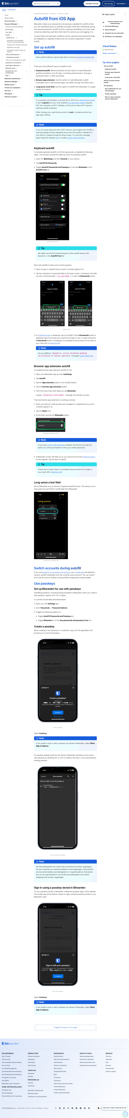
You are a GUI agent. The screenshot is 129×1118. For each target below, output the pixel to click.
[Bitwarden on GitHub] (68, 1108)
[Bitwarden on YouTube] (72, 1108)
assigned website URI (85, 57)
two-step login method (76, 103)
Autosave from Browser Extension (17, 45)
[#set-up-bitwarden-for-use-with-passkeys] (33, 588)
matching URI (54, 343)
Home (6, 15)
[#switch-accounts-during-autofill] (33, 568)
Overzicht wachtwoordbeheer (14, 27)
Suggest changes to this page (65, 1027)
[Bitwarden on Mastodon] (88, 1108)
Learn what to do (86, 356)
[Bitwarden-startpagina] (16, 3)
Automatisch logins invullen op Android (16, 51)
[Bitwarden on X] (55, 1108)
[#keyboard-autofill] (33, 148)
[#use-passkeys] (33, 583)
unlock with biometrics (76, 138)
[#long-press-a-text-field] (33, 482)
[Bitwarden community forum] (64, 1108)
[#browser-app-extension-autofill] (33, 366)
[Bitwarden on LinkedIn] (76, 1108)
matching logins (89, 457)
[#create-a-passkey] (33, 626)
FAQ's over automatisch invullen (16, 60)
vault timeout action (87, 100)
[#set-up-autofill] (33, 47)
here (57, 138)
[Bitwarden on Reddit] (59, 1108)
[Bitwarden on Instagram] (84, 1108)
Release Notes (9, 18)
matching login (45, 335)
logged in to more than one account (56, 572)
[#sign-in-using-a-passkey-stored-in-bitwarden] (33, 887)
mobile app (79, 572)
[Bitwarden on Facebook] (80, 1108)
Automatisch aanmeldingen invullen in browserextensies (15, 41)
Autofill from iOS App (13, 47)
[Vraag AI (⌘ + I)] (125, 1114)
